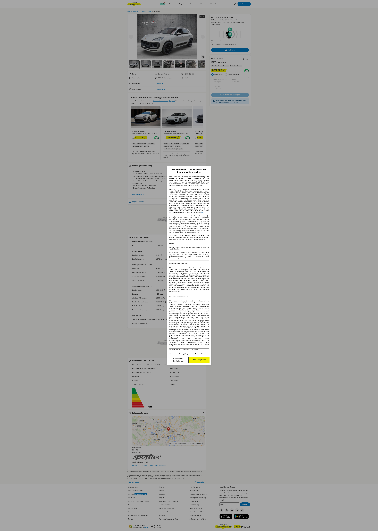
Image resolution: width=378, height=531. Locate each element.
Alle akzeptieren (199, 360)
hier (202, 212)
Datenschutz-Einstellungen (178, 359)
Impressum (189, 354)
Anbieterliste (199, 354)
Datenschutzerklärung (176, 354)
